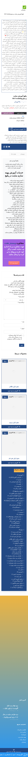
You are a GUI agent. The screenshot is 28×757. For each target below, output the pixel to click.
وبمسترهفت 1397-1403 (15, 751)
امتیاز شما (21, 296)
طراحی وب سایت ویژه (15, 558)
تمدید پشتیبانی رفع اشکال (14, 516)
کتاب (21, 569)
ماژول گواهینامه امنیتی (15, 495)
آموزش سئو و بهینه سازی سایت (19, 142)
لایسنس (21, 572)
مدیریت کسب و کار (16, 519)
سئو (15, 137)
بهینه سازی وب (22, 737)
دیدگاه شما (21, 302)
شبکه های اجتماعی (16, 481)
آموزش (22, 135)
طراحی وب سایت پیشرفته (14, 556)
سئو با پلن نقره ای (16, 536)
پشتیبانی (20, 514)
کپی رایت (20, 567)
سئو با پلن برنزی (17, 532)
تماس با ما (23, 732)
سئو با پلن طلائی (10, 137)
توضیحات (22, 154)
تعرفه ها (24, 734)
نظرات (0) (13, 154)
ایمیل (22, 328)
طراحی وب (20, 545)
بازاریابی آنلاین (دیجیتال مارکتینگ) (12, 135)
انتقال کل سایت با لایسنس (16, 498)
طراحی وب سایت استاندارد (16, 560)
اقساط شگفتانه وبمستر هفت (16, 118)
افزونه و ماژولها (19, 491)
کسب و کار (18, 488)
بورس (19, 479)
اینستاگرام (17, 507)
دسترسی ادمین (17, 574)
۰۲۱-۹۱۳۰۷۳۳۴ (14, 642)
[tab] (22, 154)
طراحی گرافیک (19, 543)
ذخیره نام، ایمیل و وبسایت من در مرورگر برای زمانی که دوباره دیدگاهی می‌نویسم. (14, 337)
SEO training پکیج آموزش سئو (15, 138)
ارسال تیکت (23, 739)
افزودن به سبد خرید (18, 129)
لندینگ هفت (14, 2)
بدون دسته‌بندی (19, 510)
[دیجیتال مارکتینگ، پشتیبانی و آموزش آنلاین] (24, 2)
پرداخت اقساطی (7, 113)
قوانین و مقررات (21, 729)
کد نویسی (18, 486)
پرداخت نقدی (20, 113)
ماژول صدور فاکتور (16, 493)
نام (23, 322)
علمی (19, 484)
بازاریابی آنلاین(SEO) (22, 137)
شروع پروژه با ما (14, 263)
